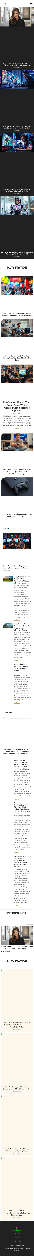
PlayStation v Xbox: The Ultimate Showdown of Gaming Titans (17, 1150)
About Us (17, 1233)
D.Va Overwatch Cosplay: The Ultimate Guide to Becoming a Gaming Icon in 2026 (17, 253)
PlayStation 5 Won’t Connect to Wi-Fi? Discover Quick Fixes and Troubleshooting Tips (17, 472)
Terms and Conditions (17, 1245)
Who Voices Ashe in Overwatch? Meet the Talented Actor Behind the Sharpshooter (17, 64)
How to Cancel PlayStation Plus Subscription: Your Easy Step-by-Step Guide (17, 358)
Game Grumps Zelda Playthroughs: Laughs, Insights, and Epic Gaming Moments (16, 568)
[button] (31, 3)
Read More (17, 428)
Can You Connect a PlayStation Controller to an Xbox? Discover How (17, 1088)
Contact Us (17, 1237)
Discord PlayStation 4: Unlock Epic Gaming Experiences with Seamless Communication (17, 1213)
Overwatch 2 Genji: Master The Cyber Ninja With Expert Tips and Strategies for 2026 (17, 127)
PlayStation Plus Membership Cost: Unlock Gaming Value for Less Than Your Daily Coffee (17, 1025)
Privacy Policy (17, 1241)
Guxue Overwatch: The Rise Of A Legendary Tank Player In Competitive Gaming (17, 190)
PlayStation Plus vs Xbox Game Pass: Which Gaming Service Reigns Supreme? (17, 406)
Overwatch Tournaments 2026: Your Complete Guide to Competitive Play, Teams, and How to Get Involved (17, 751)
